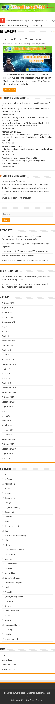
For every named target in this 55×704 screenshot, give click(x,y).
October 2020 (8, 345)
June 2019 (6, 373)
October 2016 (8, 444)
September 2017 (9, 402)
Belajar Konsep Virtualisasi (22, 39)
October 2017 (8, 397)
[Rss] (27, 696)
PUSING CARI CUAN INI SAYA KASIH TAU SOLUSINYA (25, 185)
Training (8, 629)
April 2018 (6, 383)
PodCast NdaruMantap (14, 98)
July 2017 (6, 411)
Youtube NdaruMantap (14, 176)
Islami (7, 540)
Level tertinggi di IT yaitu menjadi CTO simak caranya (25, 251)
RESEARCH (9, 601)
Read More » (10, 90)
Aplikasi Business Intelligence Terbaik (18, 256)
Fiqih (7, 521)
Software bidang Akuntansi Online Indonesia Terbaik (25, 260)
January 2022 (7, 317)
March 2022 (7, 312)
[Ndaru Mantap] (27, 7)
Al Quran (8, 479)
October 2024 (8, 303)
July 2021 (6, 326)
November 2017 (9, 392)
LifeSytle (8, 545)
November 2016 (9, 439)
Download (9, 512)
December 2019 (9, 364)
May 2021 (6, 331)
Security (8, 606)
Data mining (10, 498)
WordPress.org (8, 669)
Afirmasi (5, 132)
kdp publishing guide (11, 284)
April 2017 (6, 420)
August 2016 (7, 453)
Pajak (7, 587)
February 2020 (8, 359)
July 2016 (6, 458)
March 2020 (7, 355)
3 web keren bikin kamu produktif (16, 198)
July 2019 (6, 369)
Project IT (9, 592)
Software (9, 615)
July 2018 (6, 378)
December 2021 (9, 322)
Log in (4, 655)
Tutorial (8, 634)
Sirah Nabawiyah (12, 611)
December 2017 (9, 388)
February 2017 (8, 430)
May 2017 (6, 416)
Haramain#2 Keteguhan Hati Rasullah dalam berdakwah (26, 117)
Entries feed (7, 660)
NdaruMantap (44, 693)
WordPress (20, 693)
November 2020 (9, 341)
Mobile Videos (11, 564)
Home (3, 25)
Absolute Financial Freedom (14, 158)
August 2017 (7, 406)
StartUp (8, 620)
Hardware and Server (14, 526)
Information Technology (18, 25)
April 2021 (6, 336)
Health (7, 531)
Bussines (8, 493)
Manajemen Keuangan (14, 550)
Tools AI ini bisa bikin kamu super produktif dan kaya (25, 188)
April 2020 (6, 350)
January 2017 (7, 435)
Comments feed (9, 665)
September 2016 (9, 449)
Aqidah (8, 488)
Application (10, 484)
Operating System (38, 44)
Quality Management (14, 597)
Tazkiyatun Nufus (12, 625)
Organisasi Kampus (13, 582)
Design (8, 503)
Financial (8, 517)
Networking (25, 44)
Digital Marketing (12, 507)
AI (6, 474)
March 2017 (7, 425)
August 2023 (7, 308)
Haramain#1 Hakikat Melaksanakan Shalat (20, 103)
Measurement (11, 554)
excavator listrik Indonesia (13, 181)
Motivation (9, 568)
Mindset (8, 559)
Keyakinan (6, 146)
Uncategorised (11, 639)
